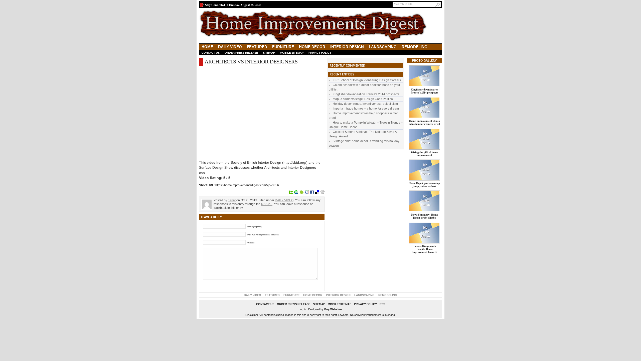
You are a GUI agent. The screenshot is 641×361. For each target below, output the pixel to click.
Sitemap (269, 52)
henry (232, 200)
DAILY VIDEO (230, 47)
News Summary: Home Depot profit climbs (424, 216)
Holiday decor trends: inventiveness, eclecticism (365, 103)
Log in (302, 309)
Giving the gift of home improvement (424, 153)
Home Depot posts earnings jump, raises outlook (424, 184)
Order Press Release (241, 52)
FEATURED (257, 47)
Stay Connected (215, 5)
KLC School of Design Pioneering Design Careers (367, 80)
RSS (382, 304)
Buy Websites (333, 309)
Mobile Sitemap (291, 52)
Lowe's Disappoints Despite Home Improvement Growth (424, 249)
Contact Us (211, 52)
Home (207, 47)
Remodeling (414, 47)
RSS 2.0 (266, 204)
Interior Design (347, 47)
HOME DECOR (312, 47)
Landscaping (383, 47)
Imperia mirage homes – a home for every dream (366, 108)
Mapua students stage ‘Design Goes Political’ (363, 99)
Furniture (283, 47)
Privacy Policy (319, 52)
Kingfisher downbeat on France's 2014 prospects (366, 94)
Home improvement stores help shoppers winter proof (424, 122)
